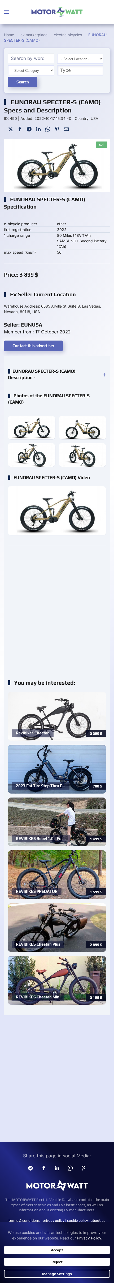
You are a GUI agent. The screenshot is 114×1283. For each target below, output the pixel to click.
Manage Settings (57, 1274)
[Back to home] (57, 12)
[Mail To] (66, 128)
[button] (6, 12)
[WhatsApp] (47, 128)
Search (22, 82)
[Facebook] (20, 128)
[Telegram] (29, 128)
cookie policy (77, 1220)
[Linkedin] (57, 1168)
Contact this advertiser (33, 345)
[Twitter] (10, 128)
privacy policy (53, 1220)
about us (98, 1220)
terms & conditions (24, 1220)
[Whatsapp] (70, 1168)
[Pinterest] (57, 128)
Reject (57, 1262)
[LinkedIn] (38, 128)
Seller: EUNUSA (23, 325)
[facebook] (43, 1168)
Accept (57, 1250)
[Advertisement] (57, 609)
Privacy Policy (89, 1238)
